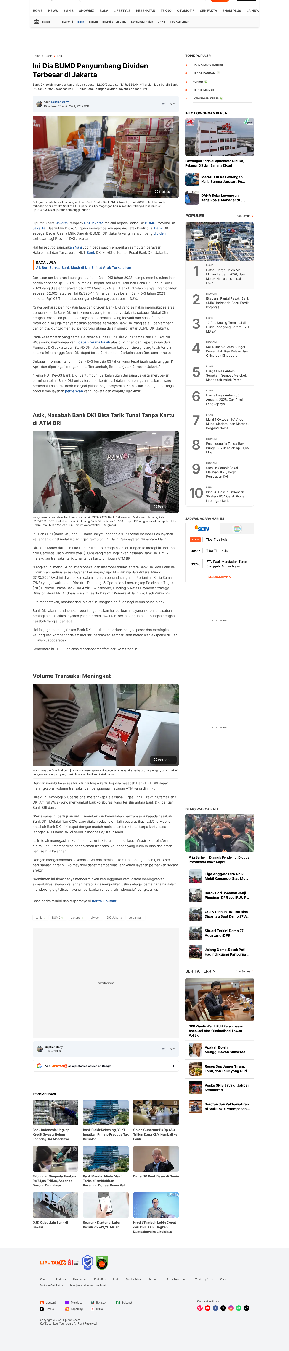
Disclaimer (80, 1279)
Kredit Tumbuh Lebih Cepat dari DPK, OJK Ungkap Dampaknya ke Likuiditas (154, 1226)
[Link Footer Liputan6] (59, 1262)
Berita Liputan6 (104, 901)
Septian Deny (60, 101)
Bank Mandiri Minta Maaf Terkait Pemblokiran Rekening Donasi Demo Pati (104, 1180)
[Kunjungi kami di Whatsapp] (238, 1308)
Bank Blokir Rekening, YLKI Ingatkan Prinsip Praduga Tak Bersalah (106, 1134)
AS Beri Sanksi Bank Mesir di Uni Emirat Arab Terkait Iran (83, 267)
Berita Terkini (201, 971)
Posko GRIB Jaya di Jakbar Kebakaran (227, 1087)
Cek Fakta (208, 11)
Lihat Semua (242, 215)
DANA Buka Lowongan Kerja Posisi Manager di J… (223, 197)
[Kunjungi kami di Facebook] (215, 1308)
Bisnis (68, 11)
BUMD (150, 223)
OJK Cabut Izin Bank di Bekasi (50, 1224)
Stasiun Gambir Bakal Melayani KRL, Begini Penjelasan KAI (222, 472)
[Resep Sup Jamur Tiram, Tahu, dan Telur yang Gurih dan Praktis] (195, 1069)
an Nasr (76, 247)
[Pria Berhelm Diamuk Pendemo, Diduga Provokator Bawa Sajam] (219, 833)
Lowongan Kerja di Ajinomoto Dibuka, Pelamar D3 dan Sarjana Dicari (214, 163)
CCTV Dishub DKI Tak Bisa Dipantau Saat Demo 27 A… (227, 914)
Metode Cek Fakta (51, 1285)
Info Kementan (179, 21)
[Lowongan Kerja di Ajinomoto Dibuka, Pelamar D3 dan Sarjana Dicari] (219, 137)
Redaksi (61, 1279)
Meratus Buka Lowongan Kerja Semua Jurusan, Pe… (223, 179)
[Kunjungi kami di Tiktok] (246, 1308)
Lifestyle (122, 11)
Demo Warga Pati (201, 809)
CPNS (161, 21)
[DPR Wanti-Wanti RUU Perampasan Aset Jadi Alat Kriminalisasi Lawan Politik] (219, 999)
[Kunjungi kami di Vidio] (200, 1308)
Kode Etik (100, 1279)
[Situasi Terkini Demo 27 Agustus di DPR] (195, 933)
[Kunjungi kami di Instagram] (231, 1308)
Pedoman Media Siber (127, 1279)
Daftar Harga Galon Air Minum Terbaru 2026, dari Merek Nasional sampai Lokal (225, 276)
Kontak (44, 1279)
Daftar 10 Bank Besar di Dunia (156, 1176)
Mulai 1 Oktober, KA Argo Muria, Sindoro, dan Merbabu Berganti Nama (227, 423)
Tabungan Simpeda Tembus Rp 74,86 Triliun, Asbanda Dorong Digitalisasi (54, 1180)
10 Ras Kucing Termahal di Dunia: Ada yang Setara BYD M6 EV (227, 327)
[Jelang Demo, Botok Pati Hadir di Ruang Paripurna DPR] (195, 952)
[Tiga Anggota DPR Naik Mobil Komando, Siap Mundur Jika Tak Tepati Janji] (195, 876)
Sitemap (153, 1279)
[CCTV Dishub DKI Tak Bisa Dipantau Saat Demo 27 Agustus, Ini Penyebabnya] (195, 914)
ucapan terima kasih (93, 342)
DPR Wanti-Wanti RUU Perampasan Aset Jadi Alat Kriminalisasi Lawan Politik (216, 1030)
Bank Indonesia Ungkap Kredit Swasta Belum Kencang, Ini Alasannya (51, 1134)
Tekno (166, 11)
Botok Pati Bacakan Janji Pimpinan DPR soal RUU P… (227, 895)
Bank (80, 21)
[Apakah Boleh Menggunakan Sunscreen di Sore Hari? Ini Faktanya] (195, 1050)
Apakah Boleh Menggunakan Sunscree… (226, 1049)
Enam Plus (232, 11)
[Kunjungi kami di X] (223, 1308)
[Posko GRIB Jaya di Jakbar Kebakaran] (195, 1087)
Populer (194, 215)
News (53, 11)
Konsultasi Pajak (142, 21)
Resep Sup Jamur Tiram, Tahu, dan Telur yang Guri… (227, 1068)
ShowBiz (86, 11)
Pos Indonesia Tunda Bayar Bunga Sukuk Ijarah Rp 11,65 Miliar (227, 448)
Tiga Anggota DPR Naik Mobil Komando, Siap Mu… (226, 876)
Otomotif (185, 11)
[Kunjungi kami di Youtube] (207, 1308)
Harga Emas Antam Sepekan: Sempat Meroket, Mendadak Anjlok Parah (226, 375)
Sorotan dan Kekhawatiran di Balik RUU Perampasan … (227, 1106)
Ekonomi (67, 21)
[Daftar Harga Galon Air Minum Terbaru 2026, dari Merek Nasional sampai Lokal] (220, 241)
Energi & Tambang (114, 21)
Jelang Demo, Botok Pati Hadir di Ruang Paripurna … (227, 952)
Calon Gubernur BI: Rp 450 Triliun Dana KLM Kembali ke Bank (155, 1134)
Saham (93, 21)
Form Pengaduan (177, 1279)
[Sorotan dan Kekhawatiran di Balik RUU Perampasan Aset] (195, 1106)
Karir (223, 1279)
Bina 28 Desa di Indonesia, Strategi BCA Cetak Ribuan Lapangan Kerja (226, 496)
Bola (104, 11)
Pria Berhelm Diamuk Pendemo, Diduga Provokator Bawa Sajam (219, 859)
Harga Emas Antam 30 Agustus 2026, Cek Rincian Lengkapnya (226, 399)
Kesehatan (145, 11)
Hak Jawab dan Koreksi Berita (88, 1285)
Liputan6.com (71, 1320)
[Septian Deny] (39, 104)
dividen (160, 233)
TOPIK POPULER (198, 56)
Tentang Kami (204, 1279)
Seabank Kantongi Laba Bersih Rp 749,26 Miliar (101, 1224)
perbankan (74, 391)
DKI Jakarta (93, 223)
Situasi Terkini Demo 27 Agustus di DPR (224, 933)
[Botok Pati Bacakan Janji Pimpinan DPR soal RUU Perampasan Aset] (195, 895)
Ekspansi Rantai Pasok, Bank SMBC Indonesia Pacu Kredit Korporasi (227, 302)
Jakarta (62, 223)
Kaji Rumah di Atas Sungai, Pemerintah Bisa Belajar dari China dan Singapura (227, 351)
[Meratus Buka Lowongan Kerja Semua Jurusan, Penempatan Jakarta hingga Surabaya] (192, 179)
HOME (38, 11)
